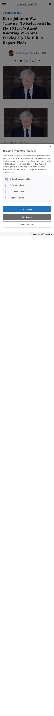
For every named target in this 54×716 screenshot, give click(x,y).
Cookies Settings (27, 224)
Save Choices (27, 217)
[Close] (50, 147)
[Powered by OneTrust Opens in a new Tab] (42, 234)
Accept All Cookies (27, 209)
